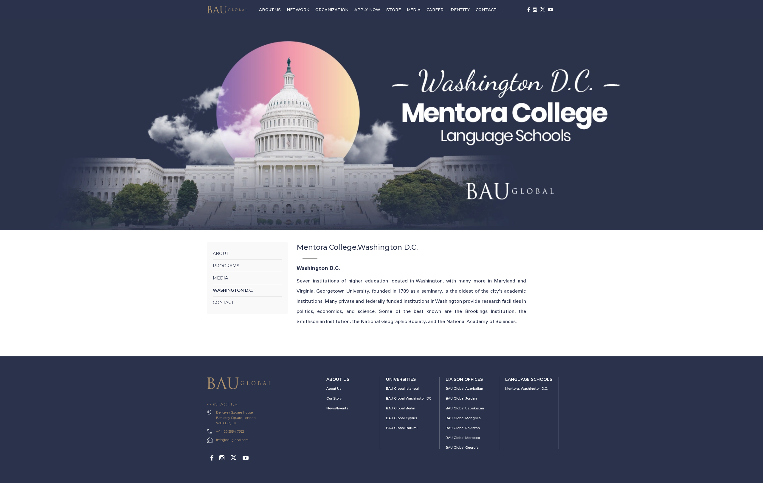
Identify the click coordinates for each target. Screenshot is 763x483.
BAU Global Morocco (463, 438)
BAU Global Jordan (461, 398)
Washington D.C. (233, 290)
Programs (226, 265)
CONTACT (486, 9)
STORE (393, 9)
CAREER (435, 9)
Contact (223, 302)
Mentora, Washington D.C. (526, 388)
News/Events (337, 408)
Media (220, 278)
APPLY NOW (367, 9)
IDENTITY (459, 9)
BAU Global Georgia (462, 447)
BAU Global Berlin (400, 408)
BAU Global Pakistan (463, 428)
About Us (333, 388)
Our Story (334, 398)
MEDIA (414, 9)
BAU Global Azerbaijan (464, 388)
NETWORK (298, 9)
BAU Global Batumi (402, 428)
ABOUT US (270, 9)
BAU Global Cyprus (401, 418)
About (220, 253)
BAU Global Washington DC (408, 398)
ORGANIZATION (331, 9)
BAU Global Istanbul (402, 388)
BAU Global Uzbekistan (465, 408)
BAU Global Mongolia (463, 418)
